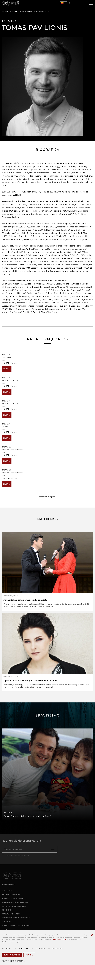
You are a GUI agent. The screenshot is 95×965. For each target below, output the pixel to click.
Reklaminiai (57, 948)
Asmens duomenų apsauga (14, 906)
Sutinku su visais (12, 955)
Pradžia (5, 11)
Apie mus (14, 11)
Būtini (8, 948)
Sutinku (29, 955)
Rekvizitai (6, 910)
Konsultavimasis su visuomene (16, 926)
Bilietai (6, 369)
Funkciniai (23, 948)
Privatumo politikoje (60, 939)
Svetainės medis (8, 884)
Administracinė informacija (15, 902)
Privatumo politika (11, 914)
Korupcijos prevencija (12, 898)
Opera (30, 11)
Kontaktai (7, 890)
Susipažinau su (17, 855)
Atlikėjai (23, 11)
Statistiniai (40, 948)
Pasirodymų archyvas (46, 497)
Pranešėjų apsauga (11, 894)
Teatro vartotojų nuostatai (16, 918)
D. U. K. (4, 929)
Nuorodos (6, 922)
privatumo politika (22, 855)
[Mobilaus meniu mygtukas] (91, 3)
